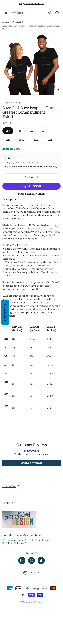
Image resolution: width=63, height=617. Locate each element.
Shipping (9, 162)
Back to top (9, 486)
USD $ (31, 572)
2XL (21, 139)
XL (8, 139)
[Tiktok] (41, 560)
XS (8, 130)
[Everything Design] (17, 12)
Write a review (31, 463)
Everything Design (32, 602)
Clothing (16, 22)
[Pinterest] (31, 560)
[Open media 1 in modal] (31, 64)
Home (5, 22)
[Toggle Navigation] (6, 12)
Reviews (5, 312)
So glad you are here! (31, 3)
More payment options (31, 193)
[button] (49, 12)
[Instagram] (21, 560)
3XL (36, 139)
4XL (50, 139)
